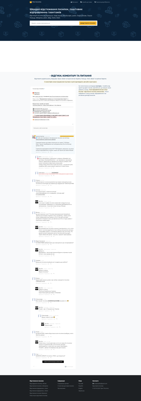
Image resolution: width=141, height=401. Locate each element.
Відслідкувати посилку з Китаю (38, 383)
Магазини (75, 2)
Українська (81, 390)
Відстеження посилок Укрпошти (38, 393)
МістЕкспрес (67, 15)
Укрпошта (49, 15)
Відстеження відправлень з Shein (39, 390)
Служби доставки (87, 2)
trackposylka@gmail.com (100, 383)
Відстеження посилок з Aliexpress (39, 386)
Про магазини (61, 388)
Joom (45, 18)
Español (81, 386)
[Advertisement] (70, 53)
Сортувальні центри (63, 383)
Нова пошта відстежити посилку (38, 395)
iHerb (54, 18)
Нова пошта (58, 15)
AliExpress (39, 18)
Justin (74, 15)
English (81, 388)
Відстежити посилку (98, 386)
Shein (58, 18)
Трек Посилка (36, 2)
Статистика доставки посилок (66, 386)
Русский (81, 383)
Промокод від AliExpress (103, 2)
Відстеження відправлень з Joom (39, 388)
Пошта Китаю (82, 15)
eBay (49, 18)
